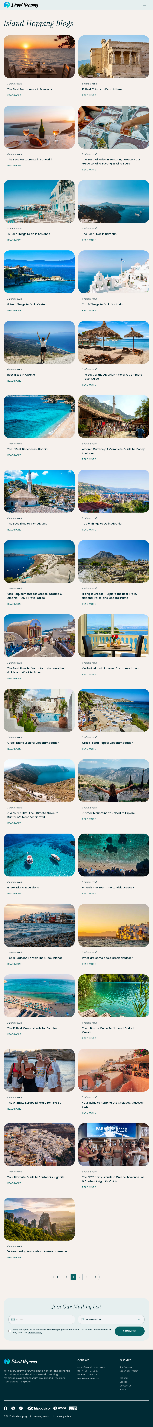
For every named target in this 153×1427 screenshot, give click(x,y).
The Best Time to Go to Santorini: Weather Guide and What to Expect (35, 670)
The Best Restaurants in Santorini (29, 159)
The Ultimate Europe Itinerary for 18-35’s (34, 1102)
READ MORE (14, 95)
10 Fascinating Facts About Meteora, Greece (37, 1251)
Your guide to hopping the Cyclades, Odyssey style (112, 1105)
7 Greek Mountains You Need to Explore (108, 813)
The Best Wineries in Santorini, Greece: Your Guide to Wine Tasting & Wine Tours (111, 161)
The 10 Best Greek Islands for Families (32, 1028)
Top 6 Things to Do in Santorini (102, 304)
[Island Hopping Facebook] (5, 1408)
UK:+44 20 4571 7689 (87, 1371)
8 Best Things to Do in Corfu (26, 304)
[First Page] (58, 1277)
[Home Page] (21, 5)
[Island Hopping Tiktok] (21, 1408)
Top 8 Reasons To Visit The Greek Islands (34, 958)
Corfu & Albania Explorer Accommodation (110, 668)
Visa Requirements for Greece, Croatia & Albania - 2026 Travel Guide (34, 596)
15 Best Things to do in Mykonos (28, 234)
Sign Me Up (129, 1331)
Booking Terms (41, 1416)
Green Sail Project (129, 1371)
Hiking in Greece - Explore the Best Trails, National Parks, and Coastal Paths (109, 596)
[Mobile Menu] (144, 5)
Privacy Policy (35, 1332)
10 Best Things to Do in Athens (102, 89)
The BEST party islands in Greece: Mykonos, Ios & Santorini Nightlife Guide (113, 1179)
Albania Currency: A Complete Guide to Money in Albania (113, 451)
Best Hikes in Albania (21, 374)
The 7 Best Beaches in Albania (27, 449)
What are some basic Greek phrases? (107, 958)
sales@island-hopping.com (92, 1367)
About (123, 1389)
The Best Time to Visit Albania (27, 523)
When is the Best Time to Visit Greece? (108, 887)
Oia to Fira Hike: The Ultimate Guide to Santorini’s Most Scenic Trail (32, 815)
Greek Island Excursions (23, 887)
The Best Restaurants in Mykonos (29, 89)
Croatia (124, 1378)
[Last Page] (95, 1277)
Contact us (125, 1385)
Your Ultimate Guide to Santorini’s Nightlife (36, 1177)
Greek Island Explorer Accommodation (33, 743)
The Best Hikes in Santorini (99, 234)
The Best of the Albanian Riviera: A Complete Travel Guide (112, 377)
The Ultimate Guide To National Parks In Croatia (108, 1030)
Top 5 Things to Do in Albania (101, 523)
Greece (123, 1381)
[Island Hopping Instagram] (13, 1408)
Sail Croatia (126, 1367)
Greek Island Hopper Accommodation (107, 743)
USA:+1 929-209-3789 (88, 1378)
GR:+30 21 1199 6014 (87, 1374)
